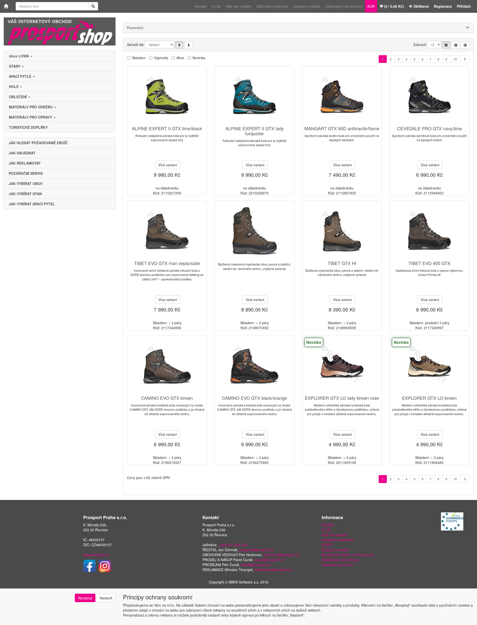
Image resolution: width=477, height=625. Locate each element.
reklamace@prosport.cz (273, 569)
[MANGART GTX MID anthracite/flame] (342, 96)
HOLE (14, 86)
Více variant (167, 164)
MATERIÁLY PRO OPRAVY (31, 117)
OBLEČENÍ (18, 96)
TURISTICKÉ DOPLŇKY (28, 127)
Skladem (139, 57)
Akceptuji (85, 597)
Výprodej (161, 57)
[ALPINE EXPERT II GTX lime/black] (167, 96)
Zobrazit (419, 44)
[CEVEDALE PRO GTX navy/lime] (429, 96)
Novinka (199, 57)
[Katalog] (446, 45)
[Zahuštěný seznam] (465, 45)
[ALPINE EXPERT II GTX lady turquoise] (254, 96)
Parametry (135, 27)
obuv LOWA (19, 55)
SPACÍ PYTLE (20, 76)
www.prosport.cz (96, 554)
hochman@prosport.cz (281, 554)
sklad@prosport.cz (255, 564)
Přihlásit (464, 6)
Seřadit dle (135, 44)
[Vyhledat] (93, 6)
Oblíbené (420, 6)
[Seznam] (455, 45)
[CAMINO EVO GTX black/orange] (254, 366)
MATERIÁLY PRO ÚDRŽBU (31, 106)
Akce (180, 57)
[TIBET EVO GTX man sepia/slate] (167, 231)
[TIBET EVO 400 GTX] (429, 231)
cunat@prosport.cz (269, 559)
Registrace (443, 6)
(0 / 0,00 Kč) (393, 6)
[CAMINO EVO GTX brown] (167, 366)
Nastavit (106, 597)
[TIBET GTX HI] (342, 231)
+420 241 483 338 (232, 544)
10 (455, 59)
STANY (15, 66)
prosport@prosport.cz (256, 549)
